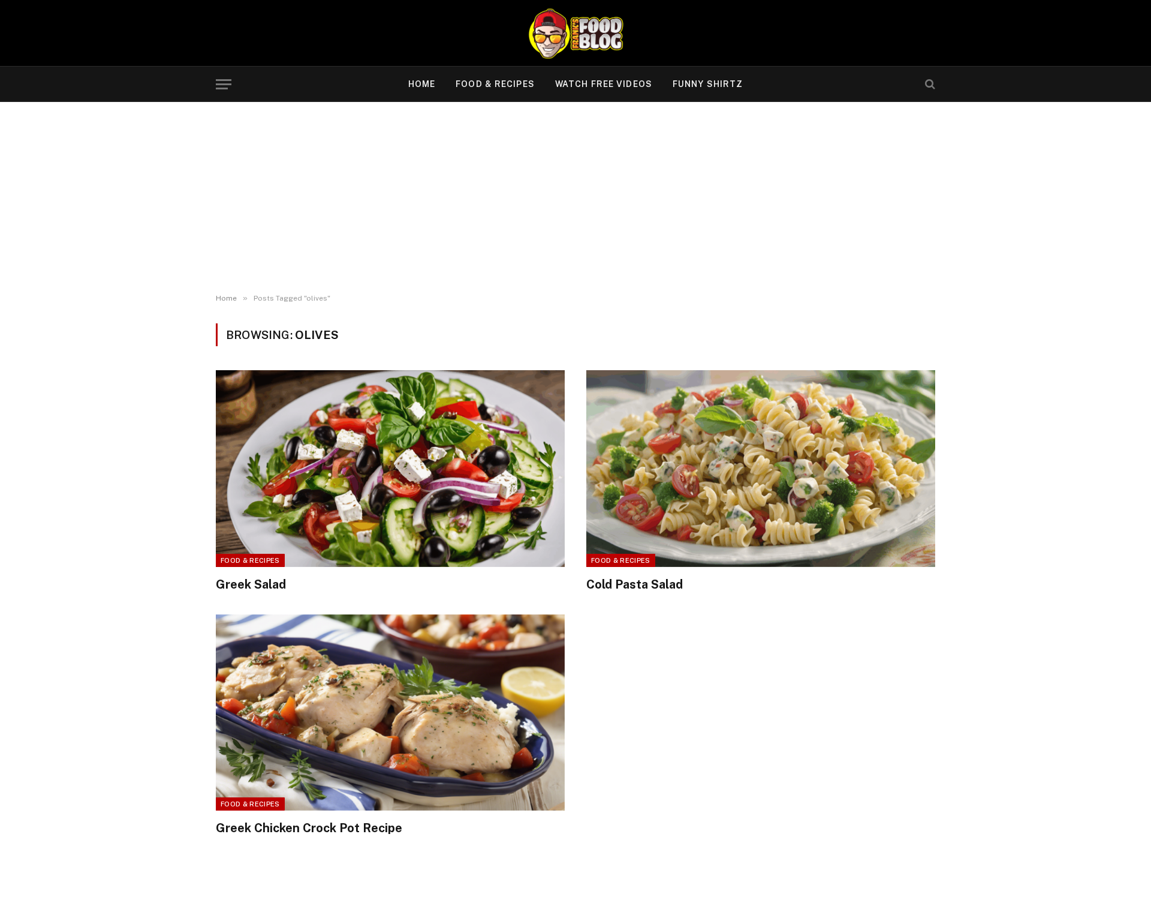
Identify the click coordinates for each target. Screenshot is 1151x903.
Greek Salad (251, 584)
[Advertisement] (575, 198)
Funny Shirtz (708, 84)
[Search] (929, 84)
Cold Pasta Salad (634, 584)
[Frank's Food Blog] (575, 33)
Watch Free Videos (603, 84)
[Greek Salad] (390, 468)
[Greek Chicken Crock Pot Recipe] (390, 712)
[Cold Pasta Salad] (760, 468)
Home (421, 84)
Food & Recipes (495, 84)
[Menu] (223, 84)
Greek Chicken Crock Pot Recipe (309, 828)
